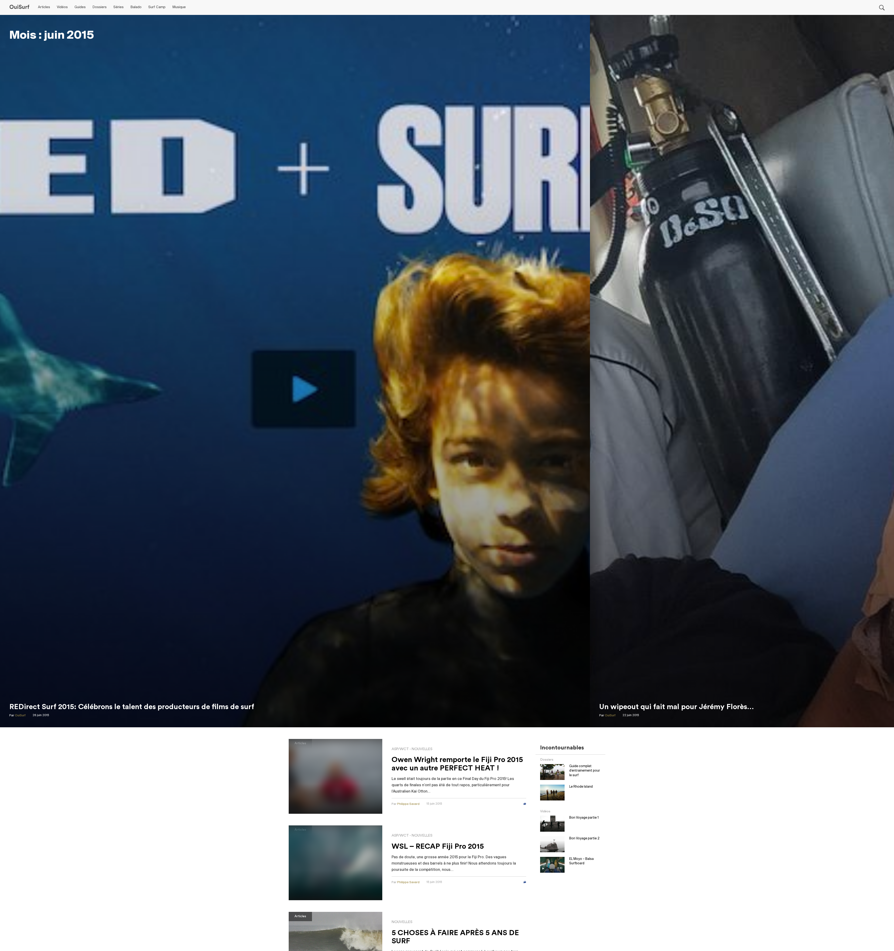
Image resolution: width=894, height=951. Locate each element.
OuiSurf (20, 715)
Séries (118, 7)
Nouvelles (422, 749)
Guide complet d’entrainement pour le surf (584, 771)
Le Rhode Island (581, 787)
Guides (80, 7)
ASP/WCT (400, 749)
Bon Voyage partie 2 (584, 838)
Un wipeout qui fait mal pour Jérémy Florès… (676, 707)
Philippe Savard (408, 804)
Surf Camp (157, 7)
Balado (136, 7)
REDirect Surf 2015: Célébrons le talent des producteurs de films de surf (131, 707)
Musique (179, 7)
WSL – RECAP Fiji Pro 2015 (438, 846)
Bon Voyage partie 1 (584, 818)
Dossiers (99, 7)
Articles (44, 7)
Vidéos (62, 7)
